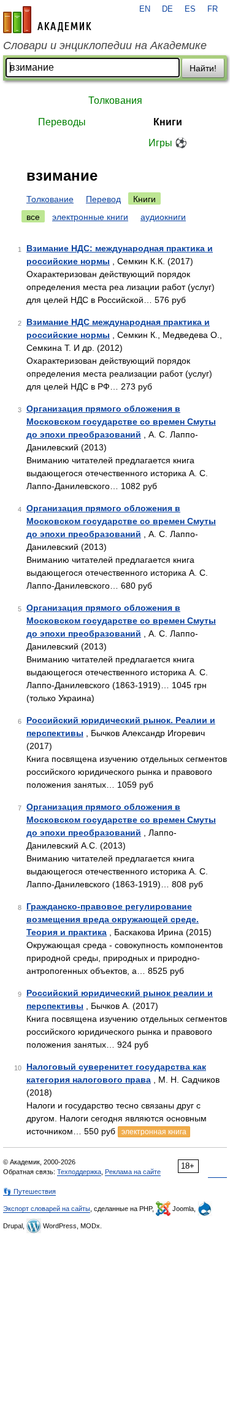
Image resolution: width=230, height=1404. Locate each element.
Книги (167, 122)
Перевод (103, 199)
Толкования (115, 100)
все (33, 217)
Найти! (203, 68)
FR (212, 9)
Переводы (62, 122)
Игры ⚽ (167, 143)
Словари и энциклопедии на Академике (105, 45)
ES (190, 9)
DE (167, 9)
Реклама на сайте (133, 1171)
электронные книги (90, 217)
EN (144, 9)
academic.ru (47, 19)
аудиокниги (163, 217)
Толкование (50, 199)
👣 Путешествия (29, 1191)
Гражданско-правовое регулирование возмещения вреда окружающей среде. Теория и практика (112, 919)
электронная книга (153, 1132)
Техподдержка (79, 1171)
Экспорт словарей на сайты (46, 1208)
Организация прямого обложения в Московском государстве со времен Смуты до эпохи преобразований (121, 421)
